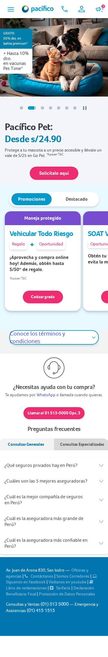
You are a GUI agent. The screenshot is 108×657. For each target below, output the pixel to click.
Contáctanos (42, 576)
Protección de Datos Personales (67, 594)
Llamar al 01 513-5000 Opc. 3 (54, 413)
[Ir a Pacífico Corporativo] (38, 9)
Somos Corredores (73, 576)
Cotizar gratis (43, 296)
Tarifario (63, 587)
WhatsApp (46, 394)
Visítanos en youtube (68, 581)
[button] (10, 9)
